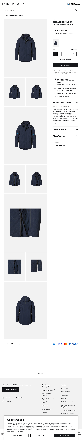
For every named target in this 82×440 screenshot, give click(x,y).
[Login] (18, 3)
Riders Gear (13, 15)
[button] (5, 4)
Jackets (20, 15)
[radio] (59, 54)
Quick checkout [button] (65, 60)
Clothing (6, 15)
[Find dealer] (13, 3)
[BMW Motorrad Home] (73, 4)
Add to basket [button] (65, 65)
